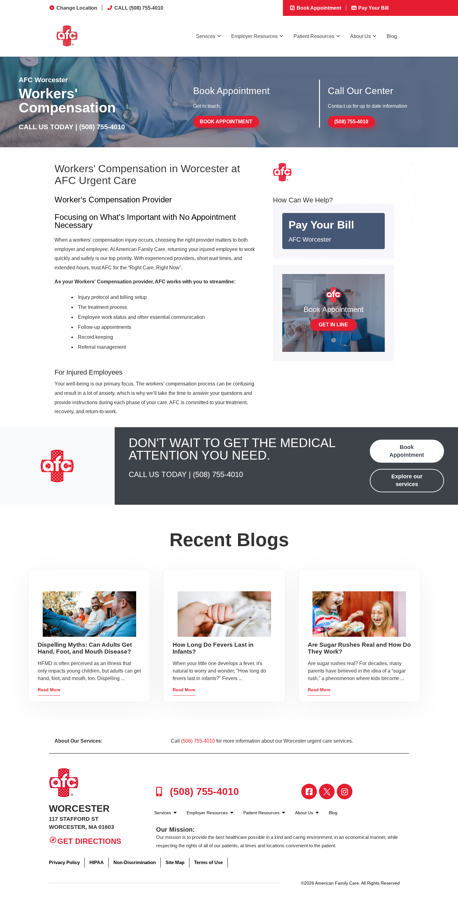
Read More (49, 689)
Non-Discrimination (134, 862)
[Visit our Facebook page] (309, 791)
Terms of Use (208, 862)
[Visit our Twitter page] (327, 791)
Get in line (333, 324)
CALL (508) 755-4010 (138, 8)
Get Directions (89, 841)
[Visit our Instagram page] (344, 791)
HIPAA (96, 862)
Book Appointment (318, 8)
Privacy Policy (64, 862)
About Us (360, 36)
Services (205, 36)
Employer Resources (254, 36)
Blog (392, 36)
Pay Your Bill (373, 8)
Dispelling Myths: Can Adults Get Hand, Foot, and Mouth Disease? (85, 648)
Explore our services (406, 480)
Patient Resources (313, 36)
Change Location (76, 8)
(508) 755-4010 (102, 127)
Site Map (174, 862)
